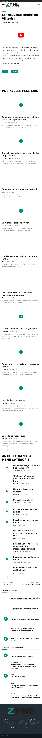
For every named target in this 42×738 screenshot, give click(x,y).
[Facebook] (10, 81)
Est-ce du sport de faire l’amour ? (22, 656)
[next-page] (6, 450)
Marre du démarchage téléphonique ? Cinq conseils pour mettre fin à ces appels (25, 697)
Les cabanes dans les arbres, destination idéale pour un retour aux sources (25, 599)
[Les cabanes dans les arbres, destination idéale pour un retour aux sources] (6, 598)
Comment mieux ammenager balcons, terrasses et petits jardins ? (20, 118)
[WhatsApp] (23, 81)
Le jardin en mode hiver (13, 436)
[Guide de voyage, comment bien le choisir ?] (7, 467)
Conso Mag (5, 331)
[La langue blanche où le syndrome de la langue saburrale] (6, 686)
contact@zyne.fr (26, 728)
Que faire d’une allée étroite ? (31, 584)
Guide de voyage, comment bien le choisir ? (26, 466)
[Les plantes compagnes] (21, 388)
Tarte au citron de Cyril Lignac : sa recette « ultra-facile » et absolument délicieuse (24, 666)
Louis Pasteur (6, 584)
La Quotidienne (6, 122)
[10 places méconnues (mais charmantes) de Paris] (7, 478)
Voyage (4, 11)
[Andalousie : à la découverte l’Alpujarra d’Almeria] (6, 608)
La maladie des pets (18, 676)
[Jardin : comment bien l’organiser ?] (21, 316)
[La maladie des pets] (6, 676)
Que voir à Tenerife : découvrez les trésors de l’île (25, 533)
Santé (12, 654)
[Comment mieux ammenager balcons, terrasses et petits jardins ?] (21, 105)
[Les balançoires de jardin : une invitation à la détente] (21, 280)
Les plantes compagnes (13, 400)
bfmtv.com (16, 484)
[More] (28, 81)
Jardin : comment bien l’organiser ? (19, 328)
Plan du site (5, 736)
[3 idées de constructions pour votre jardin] (21, 244)
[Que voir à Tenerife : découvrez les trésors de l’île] (7, 532)
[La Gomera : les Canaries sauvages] (7, 511)
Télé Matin (7, 22)
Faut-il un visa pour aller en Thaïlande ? (25, 568)
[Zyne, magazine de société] (12, 5)
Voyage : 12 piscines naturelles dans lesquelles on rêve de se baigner (23, 629)
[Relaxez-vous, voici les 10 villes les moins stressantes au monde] (7, 546)
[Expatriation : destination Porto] (7, 522)
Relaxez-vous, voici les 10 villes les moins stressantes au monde (25, 546)
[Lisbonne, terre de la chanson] (7, 491)
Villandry (14, 71)
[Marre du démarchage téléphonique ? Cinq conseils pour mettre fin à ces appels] (6, 696)
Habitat (13, 693)
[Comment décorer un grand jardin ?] (21, 177)
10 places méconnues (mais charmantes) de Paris (24, 478)
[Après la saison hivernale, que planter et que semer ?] (21, 141)
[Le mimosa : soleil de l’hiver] (21, 210)
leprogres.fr (17, 551)
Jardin (5, 71)
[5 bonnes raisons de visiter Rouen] (7, 559)
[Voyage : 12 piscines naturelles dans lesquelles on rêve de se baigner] (6, 629)
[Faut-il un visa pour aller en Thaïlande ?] (7, 569)
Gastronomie (14, 662)
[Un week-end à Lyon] (7, 502)
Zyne (3, 192)
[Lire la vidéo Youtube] (21, 35)
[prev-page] (3, 450)
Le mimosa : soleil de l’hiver (15, 223)
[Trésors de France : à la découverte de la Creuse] (6, 639)
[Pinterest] (19, 81)
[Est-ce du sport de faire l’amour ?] (6, 655)
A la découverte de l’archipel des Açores (25, 619)
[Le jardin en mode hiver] (21, 423)
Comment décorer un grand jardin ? (19, 189)
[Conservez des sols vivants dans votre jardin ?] (21, 352)
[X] (15, 81)
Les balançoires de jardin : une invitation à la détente (17, 293)
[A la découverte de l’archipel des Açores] (6, 619)
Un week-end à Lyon (23, 500)
